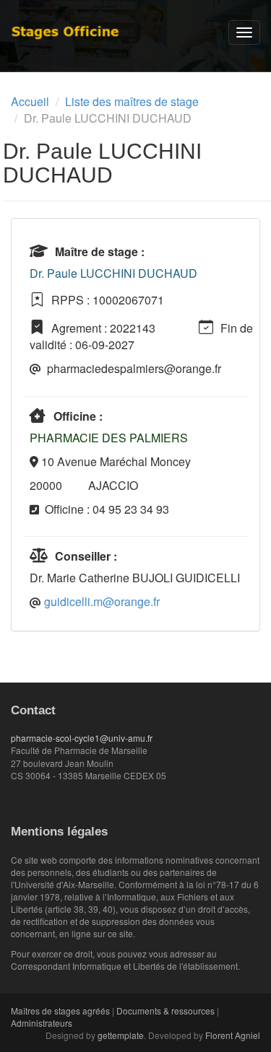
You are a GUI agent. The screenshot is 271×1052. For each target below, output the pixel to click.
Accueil (30, 101)
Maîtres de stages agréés (60, 1010)
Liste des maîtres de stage (132, 101)
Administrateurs (41, 1023)
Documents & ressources (165, 1010)
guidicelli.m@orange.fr (102, 601)
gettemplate (121, 1035)
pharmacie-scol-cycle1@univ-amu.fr (81, 738)
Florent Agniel (232, 1035)
